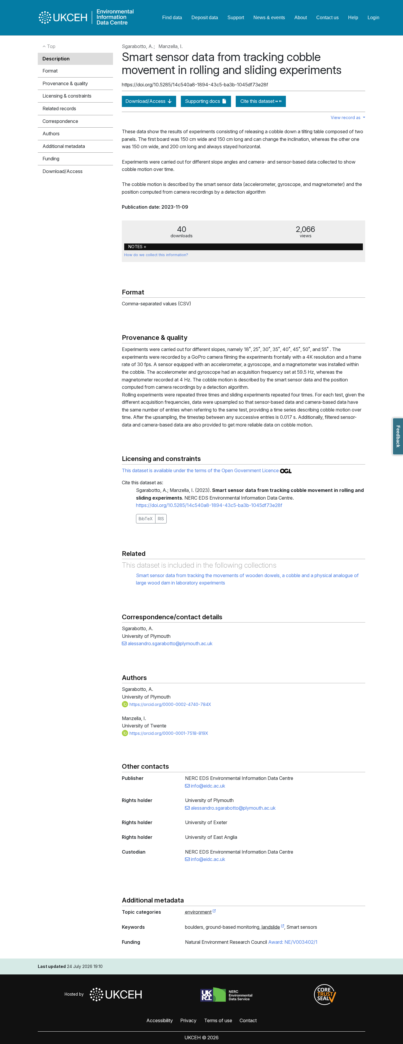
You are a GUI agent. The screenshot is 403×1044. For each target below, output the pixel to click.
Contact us (327, 17)
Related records (59, 108)
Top (50, 46)
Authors (51, 133)
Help (353, 17)
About (300, 17)
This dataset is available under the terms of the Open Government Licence (201, 470)
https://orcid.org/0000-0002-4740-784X (169, 704)
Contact (248, 1020)
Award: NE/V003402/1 (292, 942)
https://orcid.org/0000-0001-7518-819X (168, 733)
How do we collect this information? (156, 255)
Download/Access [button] (62, 171)
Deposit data (204, 17)
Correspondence (60, 121)
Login (373, 17)
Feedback (398, 436)
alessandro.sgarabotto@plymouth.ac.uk (169, 643)
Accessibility (159, 1020)
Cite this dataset (258, 101)
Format (50, 71)
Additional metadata (63, 146)
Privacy (188, 1020)
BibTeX (146, 518)
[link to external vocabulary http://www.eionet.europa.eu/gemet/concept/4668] (282, 927)
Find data (172, 17)
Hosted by (75, 994)
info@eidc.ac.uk (207, 786)
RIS (161, 518)
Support (235, 17)
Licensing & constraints (66, 96)
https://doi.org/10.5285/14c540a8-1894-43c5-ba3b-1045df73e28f (209, 505)
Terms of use (218, 1020)
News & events (269, 17)
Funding (50, 159)
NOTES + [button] (137, 246)
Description (56, 59)
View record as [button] (346, 117)
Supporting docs (203, 101)
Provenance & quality (65, 83)
